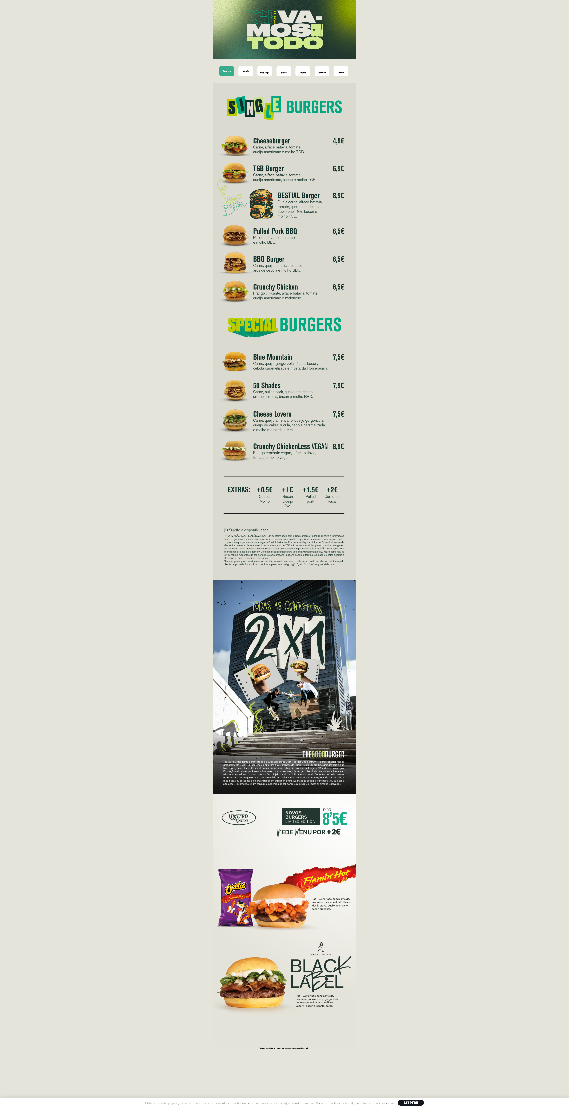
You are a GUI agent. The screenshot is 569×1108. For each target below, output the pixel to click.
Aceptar (410, 1102)
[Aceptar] (565, 1102)
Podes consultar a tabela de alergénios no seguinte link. (284, 1048)
